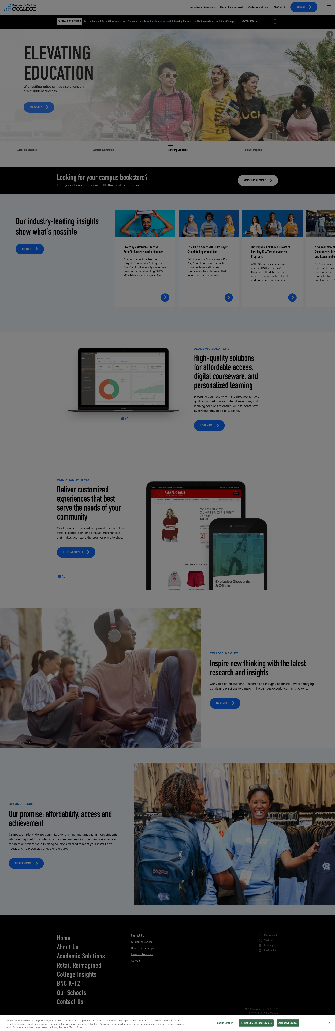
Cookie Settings (225, 1022)
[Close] (329, 1023)
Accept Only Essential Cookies (256, 1022)
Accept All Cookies (287, 1022)
